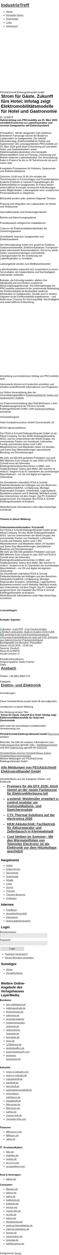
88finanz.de (12, 1135)
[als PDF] (17, 629)
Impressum (12, 26)
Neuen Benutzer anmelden (19, 957)
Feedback (11, 910)
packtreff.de (12, 1082)
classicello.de (13, 1211)
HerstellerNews (14, 973)
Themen (10, 891)
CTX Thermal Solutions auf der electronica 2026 (31, 817)
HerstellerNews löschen (13, 753)
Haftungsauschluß (10, 745)
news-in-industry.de (16, 1075)
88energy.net (13, 1108)
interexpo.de (12, 1015)
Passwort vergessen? (16, 954)
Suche (9, 887)
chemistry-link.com (16, 1119)
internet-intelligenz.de (17, 1229)
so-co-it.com (12, 1162)
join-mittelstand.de (16, 1004)
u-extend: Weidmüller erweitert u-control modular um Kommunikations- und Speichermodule (33, 804)
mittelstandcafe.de (16, 1008)
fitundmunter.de (14, 1222)
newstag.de (12, 1240)
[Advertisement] (29, 60)
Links (9, 22)
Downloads (12, 19)
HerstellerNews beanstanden (15, 756)
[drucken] (5, 629)
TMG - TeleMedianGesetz (43, 745)
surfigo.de (11, 1112)
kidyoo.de (11, 1192)
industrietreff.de (14, 1079)
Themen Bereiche (15, 894)
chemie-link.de (14, 1115)
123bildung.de (13, 1044)
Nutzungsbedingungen (18, 921)
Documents (12, 873)
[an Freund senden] (36, 629)
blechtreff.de (12, 1086)
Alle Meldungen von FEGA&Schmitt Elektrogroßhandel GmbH (28, 769)
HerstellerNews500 (16, 913)
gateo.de (10, 1196)
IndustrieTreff (15, 5)
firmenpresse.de (14, 1012)
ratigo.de (10, 1139)
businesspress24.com (17, 1052)
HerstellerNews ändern (38, 753)
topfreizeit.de (13, 1200)
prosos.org (11, 1207)
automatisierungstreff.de (19, 1090)
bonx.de (10, 1041)
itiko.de (10, 1152)
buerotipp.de (13, 1037)
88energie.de (13, 1104)
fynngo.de (11, 1233)
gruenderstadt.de (15, 1019)
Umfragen (11, 898)
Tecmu (17, 1253)
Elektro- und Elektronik (21, 685)
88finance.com (14, 1132)
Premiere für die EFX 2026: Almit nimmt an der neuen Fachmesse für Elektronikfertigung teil (32, 789)
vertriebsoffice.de (15, 1048)
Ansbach (8, 668)
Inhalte (9, 880)
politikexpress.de (15, 1243)
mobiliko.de (12, 1155)
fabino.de (11, 1179)
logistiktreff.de (13, 1101)
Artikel (9, 865)
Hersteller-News (14, 15)
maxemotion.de (14, 1236)
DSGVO (41, 747)
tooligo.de (11, 1159)
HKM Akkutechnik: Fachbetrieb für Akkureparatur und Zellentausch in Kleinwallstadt (31, 827)
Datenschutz (16, 747)
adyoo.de (11, 1218)
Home (9, 11)
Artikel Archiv (13, 869)
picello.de (11, 1214)
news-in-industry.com (17, 1072)
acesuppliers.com (15, 1166)
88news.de (12, 1189)
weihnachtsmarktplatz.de (19, 1225)
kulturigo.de (12, 1203)
